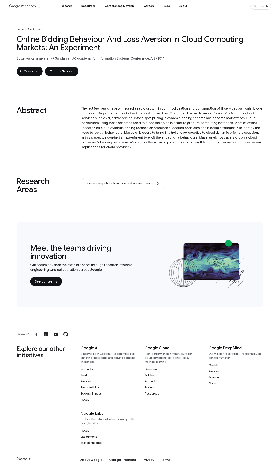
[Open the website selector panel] (39, 6)
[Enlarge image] (244, 286)
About (183, 6)
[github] (65, 334)
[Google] (24, 459)
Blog (167, 6)
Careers (149, 6)
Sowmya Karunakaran (33, 58)
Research (65, 6)
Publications (35, 29)
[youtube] (55, 334)
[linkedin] (45, 334)
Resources (88, 6)
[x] (36, 334)
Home (20, 29)
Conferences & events (120, 6)
